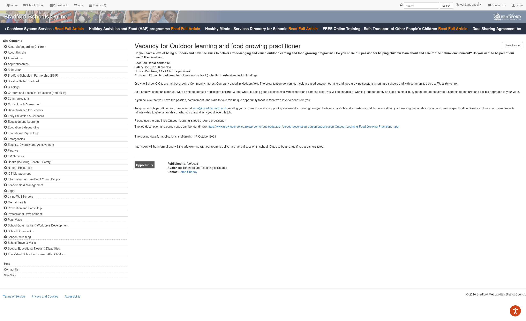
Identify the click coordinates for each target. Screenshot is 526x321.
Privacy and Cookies (45, 296)
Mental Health (16, 202)
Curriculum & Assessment (24, 104)
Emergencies (16, 139)
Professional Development (24, 214)
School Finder (35, 5)
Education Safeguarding (23, 127)
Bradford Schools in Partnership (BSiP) (32, 75)
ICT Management (19, 173)
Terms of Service (14, 296)
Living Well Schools (20, 196)
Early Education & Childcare (25, 116)
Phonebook (60, 5)
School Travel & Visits (21, 242)
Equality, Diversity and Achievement (30, 144)
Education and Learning (23, 121)
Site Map (10, 275)
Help (7, 263)
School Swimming (19, 237)
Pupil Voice (14, 219)
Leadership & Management (25, 185)
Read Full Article (61, 28)
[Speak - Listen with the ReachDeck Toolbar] (515, 310)
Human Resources (19, 168)
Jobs (80, 5)
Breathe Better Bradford (23, 81)
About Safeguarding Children (26, 46)
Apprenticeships (18, 64)
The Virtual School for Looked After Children (36, 254)
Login (519, 5)
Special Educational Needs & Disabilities (33, 248)
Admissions (15, 58)
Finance (12, 150)
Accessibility (72, 296)
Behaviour (14, 70)
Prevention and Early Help (24, 208)
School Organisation (20, 231)
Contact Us (498, 5)
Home (13, 5)
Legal (11, 191)
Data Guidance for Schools (25, 110)
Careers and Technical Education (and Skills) (36, 93)
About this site (16, 52)
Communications (18, 98)
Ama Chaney (188, 172)
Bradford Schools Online (35, 16)
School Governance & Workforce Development (37, 225)
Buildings (13, 87)
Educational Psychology (23, 133)
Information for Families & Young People (33, 179)
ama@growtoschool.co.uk (210, 108)
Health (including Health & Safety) (29, 162)
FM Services (15, 156)
